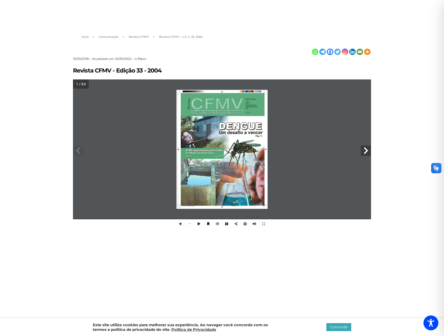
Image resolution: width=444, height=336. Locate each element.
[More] (367, 52)
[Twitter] (337, 52)
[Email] (360, 52)
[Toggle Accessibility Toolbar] (431, 323)
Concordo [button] (339, 327)
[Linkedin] (352, 52)
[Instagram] (345, 52)
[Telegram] (322, 52)
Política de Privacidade (193, 329)
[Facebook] (330, 52)
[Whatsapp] (315, 52)
